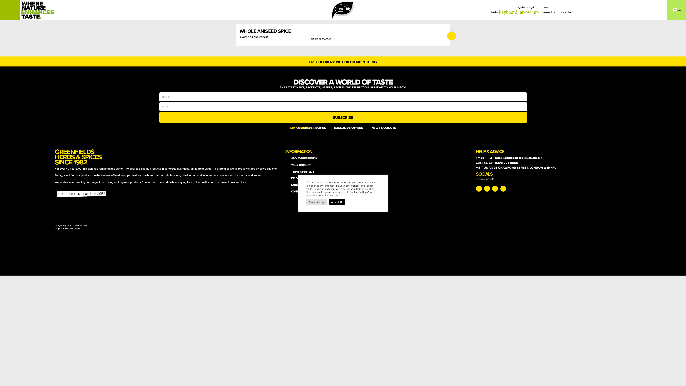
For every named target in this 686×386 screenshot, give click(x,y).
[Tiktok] (487, 188)
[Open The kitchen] (574, 12)
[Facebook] (495, 188)
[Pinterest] (503, 188)
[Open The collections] (557, 12)
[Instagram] (479, 188)
